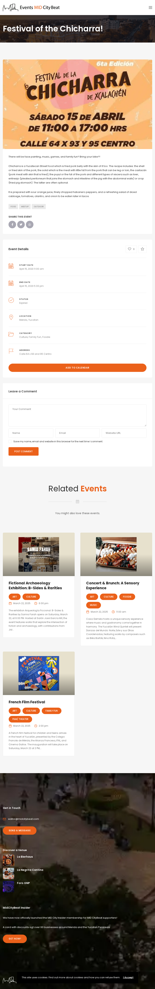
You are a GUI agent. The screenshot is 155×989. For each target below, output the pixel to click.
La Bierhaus (25, 857)
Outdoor (39, 206)
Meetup (25, 206)
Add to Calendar (77, 367)
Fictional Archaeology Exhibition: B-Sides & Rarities (35, 586)
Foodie (46, 337)
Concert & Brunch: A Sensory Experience (112, 586)
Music (93, 605)
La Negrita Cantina (30, 870)
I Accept (128, 977)
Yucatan (33, 319)
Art (14, 596)
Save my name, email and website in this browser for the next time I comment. (58, 441)
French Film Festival (27, 702)
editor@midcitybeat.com (23, 819)
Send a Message (20, 830)
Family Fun (35, 337)
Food (13, 206)
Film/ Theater (20, 719)
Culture (23, 337)
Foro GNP (23, 883)
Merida (23, 319)
